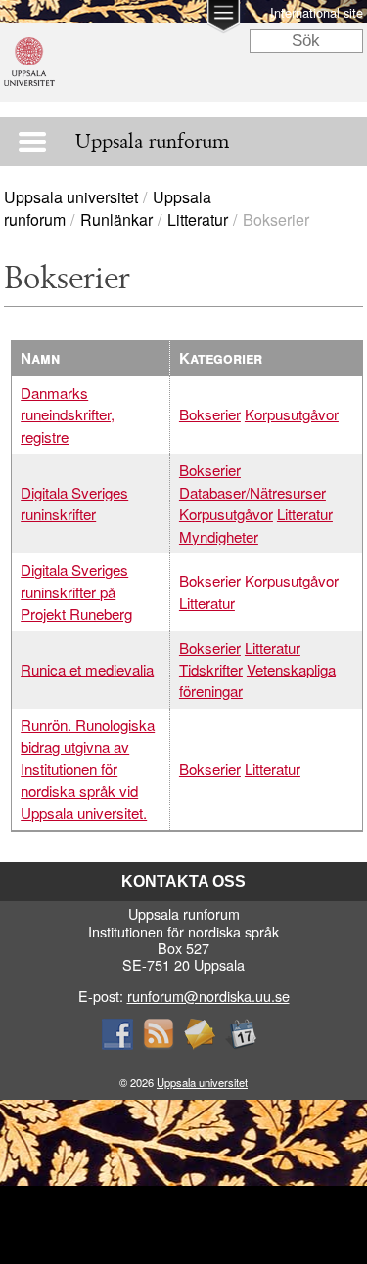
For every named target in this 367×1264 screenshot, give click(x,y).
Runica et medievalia (87, 669)
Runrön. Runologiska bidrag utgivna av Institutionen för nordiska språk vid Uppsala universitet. (88, 769)
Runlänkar (116, 219)
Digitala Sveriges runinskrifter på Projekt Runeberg (76, 591)
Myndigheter (218, 536)
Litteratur (197, 219)
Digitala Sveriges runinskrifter (74, 503)
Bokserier (210, 414)
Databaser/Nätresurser (252, 492)
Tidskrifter (211, 669)
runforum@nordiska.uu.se (208, 995)
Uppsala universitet (71, 197)
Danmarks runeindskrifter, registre (68, 414)
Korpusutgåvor (292, 414)
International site (316, 12)
